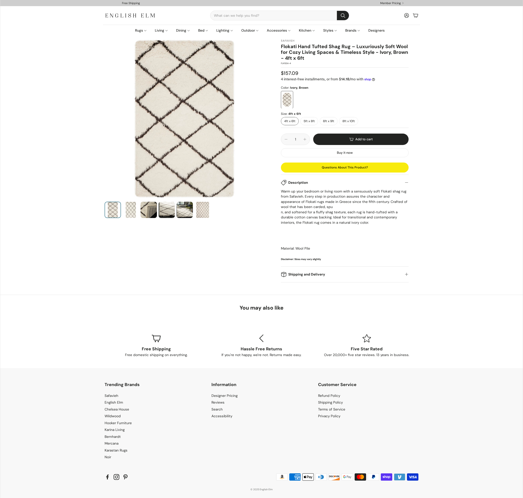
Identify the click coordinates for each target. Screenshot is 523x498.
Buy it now (345, 153)
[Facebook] (107, 477)
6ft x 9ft (328, 121)
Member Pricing (390, 3)
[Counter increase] (304, 139)
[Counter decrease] (286, 139)
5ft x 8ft (309, 121)
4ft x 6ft (289, 121)
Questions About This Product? (345, 167)
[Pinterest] (125, 477)
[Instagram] (116, 477)
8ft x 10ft (348, 121)
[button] (279, 15)
